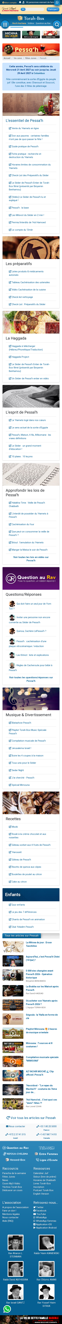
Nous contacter (17, 1126)
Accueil (7, 58)
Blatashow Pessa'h (21, 723)
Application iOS (43, 1224)
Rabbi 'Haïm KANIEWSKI (46, 1253)
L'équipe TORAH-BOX (36, 1007)
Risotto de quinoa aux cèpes (26, 867)
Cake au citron (19, 881)
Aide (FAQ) (7, 1221)
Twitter (40, 1207)
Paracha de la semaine (14, 1173)
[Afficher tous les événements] (20, 2)
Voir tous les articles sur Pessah (33, 1118)
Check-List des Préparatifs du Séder (30, 175)
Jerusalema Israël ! (21, 748)
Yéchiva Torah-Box (12, 1187)
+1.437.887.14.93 (48, 1134)
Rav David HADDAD (34, 993)
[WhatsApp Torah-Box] (57, 2)
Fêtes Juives (30, 58)
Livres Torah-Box (42, 1183)
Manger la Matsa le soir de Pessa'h (29, 550)
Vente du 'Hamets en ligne (25, 128)
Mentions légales (11, 1214)
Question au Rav (43, 23)
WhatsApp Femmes (45, 1221)
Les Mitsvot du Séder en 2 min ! (27, 215)
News (5, 1180)
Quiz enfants (18, 905)
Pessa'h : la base (20, 207)
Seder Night (17, 770)
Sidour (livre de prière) (44, 1176)
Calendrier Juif (40, 1173)
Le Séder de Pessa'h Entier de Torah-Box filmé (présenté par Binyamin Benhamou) (29, 186)
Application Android (46, 1227)
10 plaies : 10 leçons (22, 456)
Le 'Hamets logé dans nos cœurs (28, 420)
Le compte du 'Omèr (22, 230)
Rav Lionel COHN (33, 1106)
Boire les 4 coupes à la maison (27, 755)
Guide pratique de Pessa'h (24, 146)
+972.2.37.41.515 (17, 1134)
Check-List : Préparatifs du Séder (28, 304)
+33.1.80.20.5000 (48, 1126)
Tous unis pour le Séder (23, 763)
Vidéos (31, 23)
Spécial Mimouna (20, 785)
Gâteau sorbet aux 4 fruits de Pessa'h (31, 845)
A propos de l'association (15, 1207)
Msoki (14, 827)
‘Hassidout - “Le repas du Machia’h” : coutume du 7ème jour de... (41, 1089)
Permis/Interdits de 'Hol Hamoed (28, 222)
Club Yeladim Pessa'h (22, 927)
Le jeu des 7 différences (24, 912)
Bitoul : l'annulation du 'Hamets (27, 542)
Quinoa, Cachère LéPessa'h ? (31, 631)
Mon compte (10, 2)
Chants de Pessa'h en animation (28, 919)
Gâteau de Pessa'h (21, 859)
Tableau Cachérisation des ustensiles (30, 282)
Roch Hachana (19, 23)
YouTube (41, 1214)
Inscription (38, 1187)
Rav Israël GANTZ (15, 1302)
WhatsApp (41, 1217)
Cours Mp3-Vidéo (11, 1183)
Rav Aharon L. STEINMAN (15, 1255)
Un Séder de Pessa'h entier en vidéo (30, 378)
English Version (41, 1194)
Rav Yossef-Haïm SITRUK (47, 1304)
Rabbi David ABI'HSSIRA (15, 1279)
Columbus (39, 73)
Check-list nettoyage (22, 297)
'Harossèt (16, 852)
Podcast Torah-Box (43, 1190)
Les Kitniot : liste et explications (33, 655)
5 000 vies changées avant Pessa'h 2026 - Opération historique (39, 974)
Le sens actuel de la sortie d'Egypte (29, 427)
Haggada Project (20, 357)
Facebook (41, 1210)
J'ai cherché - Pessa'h (22, 777)
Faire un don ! (9, 1210)
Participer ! (53, 9)
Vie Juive (18, 58)
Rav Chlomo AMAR (46, 1279)
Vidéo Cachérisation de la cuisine (28, 289)
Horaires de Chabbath (44, 1180)
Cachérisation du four (22, 524)
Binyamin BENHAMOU (36, 981)
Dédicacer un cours (12, 1190)
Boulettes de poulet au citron (26, 874)
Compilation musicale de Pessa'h (28, 741)
